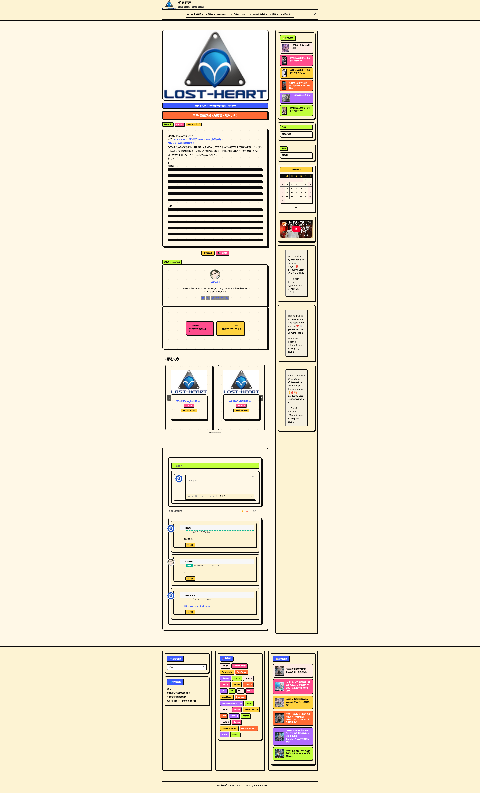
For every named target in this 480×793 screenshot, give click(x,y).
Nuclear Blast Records (232, 703)
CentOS (248, 684)
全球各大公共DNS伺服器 (301, 46)
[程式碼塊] (213, 496)
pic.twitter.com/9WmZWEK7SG (296, 399)
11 (287, 188)
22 (306, 192)
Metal (249, 703)
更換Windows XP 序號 (232, 327)
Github (237, 684)
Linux (249, 691)
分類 (284, 127)
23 (310, 192)
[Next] (261, 398)
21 (301, 192)
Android (225, 709)
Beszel (246, 716)
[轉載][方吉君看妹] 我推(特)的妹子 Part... (300, 59)
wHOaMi (179, 124)
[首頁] (188, 14)
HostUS (225, 722)
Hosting (234, 716)
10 (283, 188)
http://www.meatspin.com (197, 606)
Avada (237, 709)
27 (296, 197)
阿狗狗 (188, 528)
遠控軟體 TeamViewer (217, 14)
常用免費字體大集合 (301, 95)
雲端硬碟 (197, 14)
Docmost (240, 697)
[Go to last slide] (169, 398)
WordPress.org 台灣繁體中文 (181, 701)
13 (296, 188)
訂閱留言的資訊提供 (176, 697)
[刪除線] (199, 496)
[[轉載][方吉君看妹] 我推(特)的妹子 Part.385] (284, 111)
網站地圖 (286, 14)
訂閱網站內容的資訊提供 (178, 693)
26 (292, 197)
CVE (224, 691)
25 (287, 197)
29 (306, 197)
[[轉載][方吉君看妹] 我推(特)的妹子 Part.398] (284, 60)
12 (292, 188)
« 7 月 (295, 208)
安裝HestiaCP (239, 14)
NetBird (248, 678)
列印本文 (208, 253)
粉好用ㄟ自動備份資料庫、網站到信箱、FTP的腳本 (299, 85)
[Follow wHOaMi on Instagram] (213, 298)
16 (310, 188)
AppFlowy (241, 672)
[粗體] (189, 496)
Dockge (225, 684)
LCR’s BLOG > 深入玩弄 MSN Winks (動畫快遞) (197, 139)
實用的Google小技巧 (188, 401)
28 (301, 197)
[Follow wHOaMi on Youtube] (218, 298)
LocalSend (227, 697)
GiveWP (225, 678)
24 (283, 197)
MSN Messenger (172, 262)
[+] (223, 496)
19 (292, 192)
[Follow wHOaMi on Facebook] (203, 298)
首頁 (196, 106)
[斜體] (192, 496)
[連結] (217, 496)
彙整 (284, 148)
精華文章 (203, 106)
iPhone (237, 678)
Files (240, 691)
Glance (237, 722)
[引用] (210, 496)
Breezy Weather (229, 728)
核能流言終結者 (259, 14)
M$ (232, 691)
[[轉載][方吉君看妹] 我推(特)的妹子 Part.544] (284, 73)
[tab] (210, 432)
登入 (169, 689)
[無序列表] (206, 496)
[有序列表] (203, 496)
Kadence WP (261, 785)
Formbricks (227, 672)
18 (287, 192)
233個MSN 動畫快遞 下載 (199, 328)
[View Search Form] (315, 14)
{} (220, 496)
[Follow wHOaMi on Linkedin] (227, 298)
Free (224, 716)
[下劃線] (196, 496)
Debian (225, 666)
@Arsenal (293, 259)
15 (305, 188)
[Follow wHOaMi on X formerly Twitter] (208, 298)
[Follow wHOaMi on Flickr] (222, 298)
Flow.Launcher (251, 709)
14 (301, 188)
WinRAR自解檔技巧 (240, 401)
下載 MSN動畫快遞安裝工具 (181, 143)
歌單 (274, 14)
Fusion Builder (239, 666)
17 (282, 192)
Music (224, 734)
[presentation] (189, 382)
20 (296, 192)
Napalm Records (248, 728)
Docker (235, 734)
